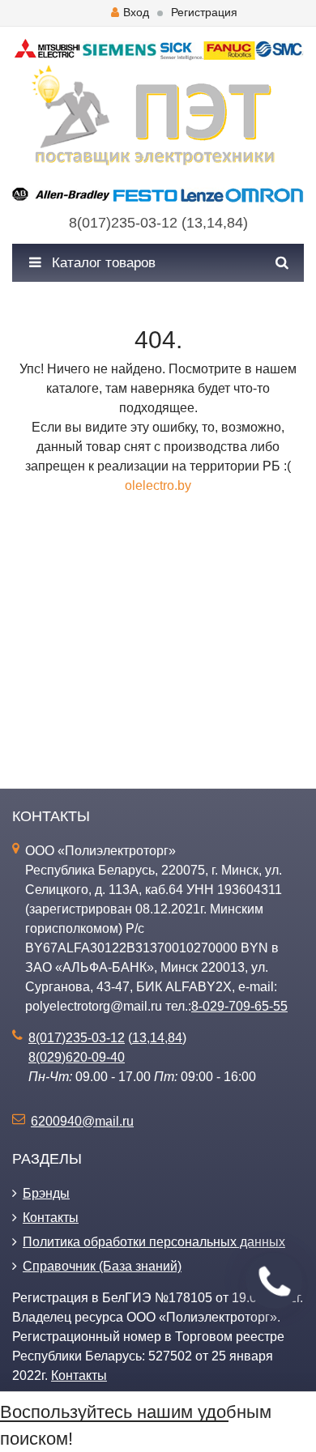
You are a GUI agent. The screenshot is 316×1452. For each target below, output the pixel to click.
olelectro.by (158, 485)
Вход (136, 12)
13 (194, 223)
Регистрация (204, 12)
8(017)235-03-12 (123, 223)
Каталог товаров (102, 262)
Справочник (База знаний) (102, 1266)
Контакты (51, 1217)
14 (215, 223)
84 (235, 223)
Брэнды (46, 1193)
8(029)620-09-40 (76, 1057)
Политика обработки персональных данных (154, 1242)
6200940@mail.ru (82, 1121)
